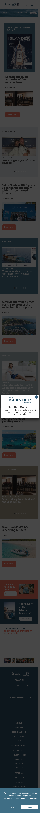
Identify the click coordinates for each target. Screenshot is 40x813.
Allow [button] (30, 807)
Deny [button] (12, 807)
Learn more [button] (8, 801)
